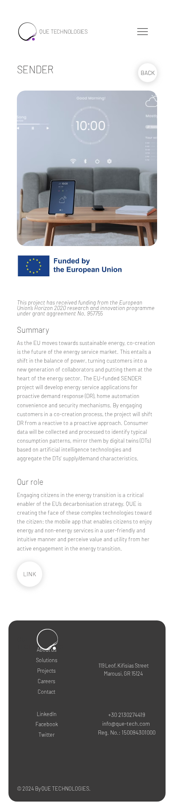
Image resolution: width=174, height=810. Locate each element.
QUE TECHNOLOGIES (63, 31)
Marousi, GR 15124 (123, 673)
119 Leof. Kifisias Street (123, 665)
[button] (142, 31)
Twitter (46, 735)
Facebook (46, 724)
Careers (46, 681)
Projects (46, 671)
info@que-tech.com (126, 723)
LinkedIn (47, 714)
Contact (46, 692)
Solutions (46, 660)
